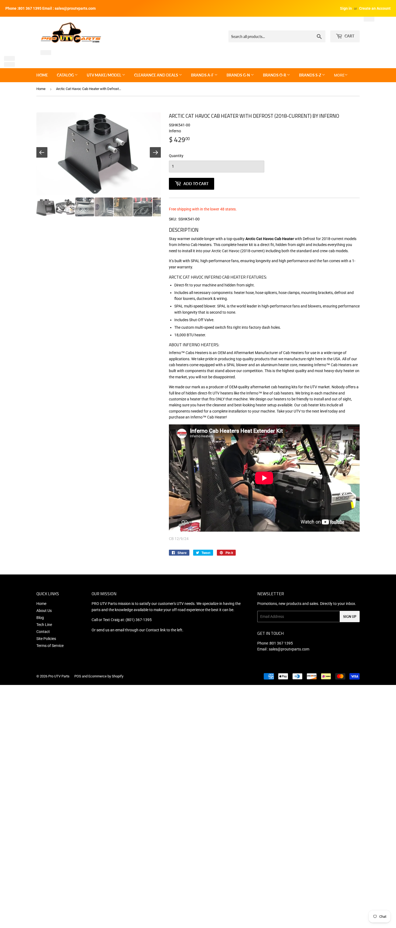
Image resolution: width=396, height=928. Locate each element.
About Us (44, 610)
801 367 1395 (281, 643)
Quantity (176, 156)
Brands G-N (239, 75)
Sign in (346, 8)
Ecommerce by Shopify (105, 676)
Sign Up (349, 617)
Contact (43, 631)
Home (42, 75)
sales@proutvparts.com (289, 649)
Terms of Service (50, 645)
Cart (349, 36)
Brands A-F (202, 75)
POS (77, 676)
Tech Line (44, 624)
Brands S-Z (310, 75)
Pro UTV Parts (59, 676)
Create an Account (375, 8)
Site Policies (46, 638)
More (339, 75)
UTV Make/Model (104, 75)
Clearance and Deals (156, 75)
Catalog (66, 75)
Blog (40, 617)
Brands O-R (275, 75)
